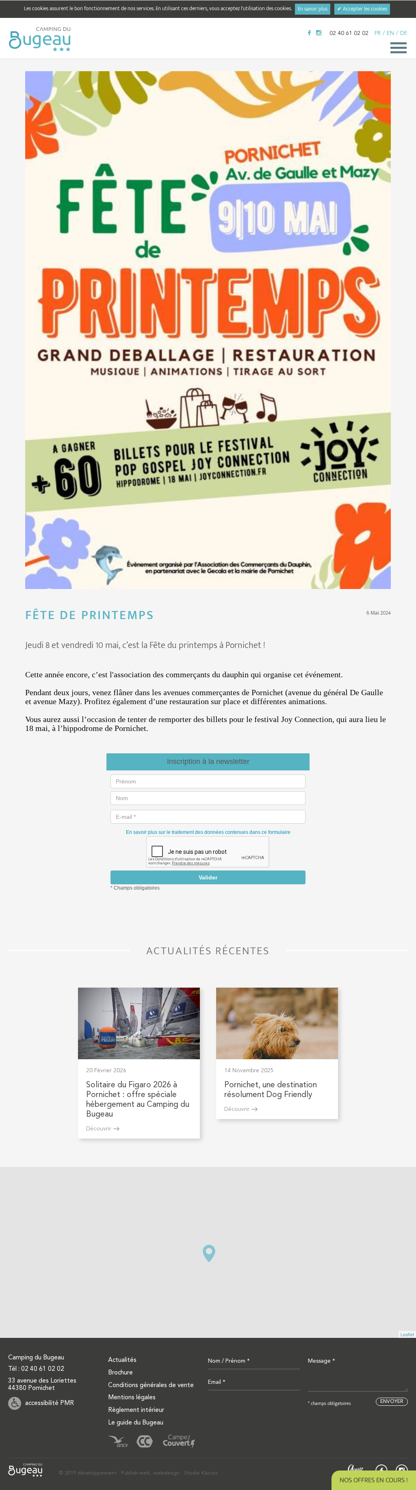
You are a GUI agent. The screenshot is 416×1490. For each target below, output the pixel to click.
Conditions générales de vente (151, 1385)
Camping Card (144, 1441)
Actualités (122, 1360)
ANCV (118, 1441)
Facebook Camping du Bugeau (309, 32)
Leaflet (407, 1334)
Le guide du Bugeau (135, 1423)
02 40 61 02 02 (348, 33)
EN (390, 33)
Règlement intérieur (136, 1410)
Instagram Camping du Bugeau (318, 32)
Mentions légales (132, 1397)
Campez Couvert (179, 1441)
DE (403, 33)
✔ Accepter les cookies (362, 9)
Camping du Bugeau (39, 39)
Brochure (120, 1373)
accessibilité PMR (49, 1403)
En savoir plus (312, 9)
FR (378, 33)
